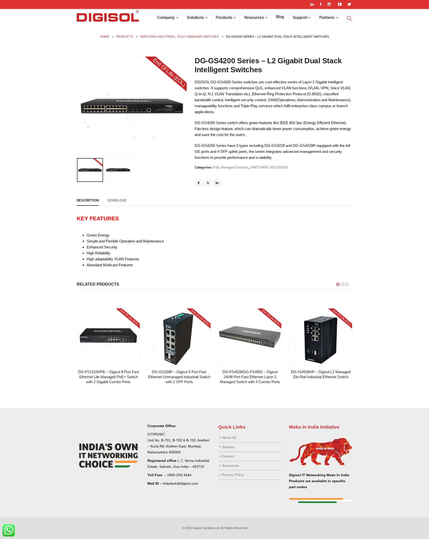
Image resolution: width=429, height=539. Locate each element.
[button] (349, 19)
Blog (280, 17)
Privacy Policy (233, 475)
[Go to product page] (108, 337)
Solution (228, 447)
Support (300, 17)
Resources (254, 17)
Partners (326, 17)
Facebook (199, 183)
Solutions (195, 17)
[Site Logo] (108, 16)
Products (224, 17)
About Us (229, 437)
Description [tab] (88, 200)
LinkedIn (217, 183)
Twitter (208, 183)
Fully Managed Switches (230, 167)
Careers (228, 456)
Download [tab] (116, 200)
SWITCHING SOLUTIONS (269, 167)
